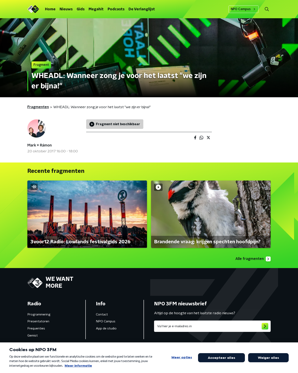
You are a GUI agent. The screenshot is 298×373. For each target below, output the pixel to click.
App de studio (106, 328)
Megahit (96, 9)
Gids (81, 9)
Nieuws (66, 9)
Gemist (32, 335)
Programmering (38, 314)
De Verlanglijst (142, 9)
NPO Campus (241, 9)
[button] (267, 9)
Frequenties (36, 328)
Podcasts (116, 9)
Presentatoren (38, 321)
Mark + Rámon (39, 145)
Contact (102, 314)
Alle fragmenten (249, 259)
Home (50, 9)
